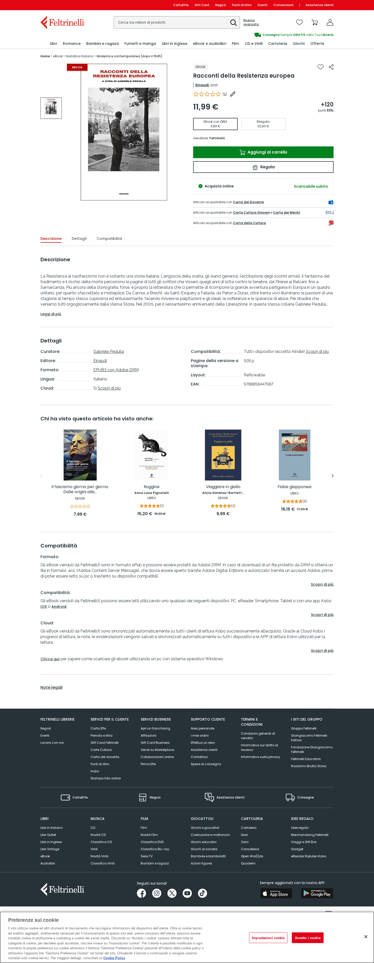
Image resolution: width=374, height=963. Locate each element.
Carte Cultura (101, 750)
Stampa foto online (106, 778)
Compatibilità (109, 238)
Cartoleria (248, 828)
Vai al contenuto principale (62, 5)
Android (58, 606)
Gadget (297, 849)
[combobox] (177, 22)
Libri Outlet (48, 835)
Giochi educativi (204, 842)
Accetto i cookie (308, 937)
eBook (45, 856)
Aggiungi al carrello (267, 152)
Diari (244, 835)
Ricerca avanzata (251, 22)
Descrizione (51, 238)
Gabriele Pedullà (108, 351)
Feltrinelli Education (306, 759)
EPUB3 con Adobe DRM (116, 369)
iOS (43, 606)
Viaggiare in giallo (223, 487)
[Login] (330, 22)
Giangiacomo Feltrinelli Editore (309, 737)
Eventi (262, 5)
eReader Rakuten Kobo (308, 856)
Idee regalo (300, 828)
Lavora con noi (52, 742)
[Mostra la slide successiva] (332, 476)
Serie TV (147, 856)
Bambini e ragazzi (155, 863)
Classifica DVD (152, 842)
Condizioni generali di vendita (258, 735)
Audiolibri (47, 863)
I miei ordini (200, 735)
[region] (187, 937)
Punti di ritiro (242, 5)
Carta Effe (98, 728)
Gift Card (202, 5)
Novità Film (149, 835)
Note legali (51, 687)
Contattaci (199, 757)
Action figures (201, 863)
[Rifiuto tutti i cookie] (365, 936)
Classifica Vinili (102, 863)
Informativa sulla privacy (260, 757)
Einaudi (202, 85)
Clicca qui (50, 659)
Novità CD (98, 835)
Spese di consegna (206, 764)
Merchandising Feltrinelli (309, 835)
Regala (267, 167)
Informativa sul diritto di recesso (259, 747)
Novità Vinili (99, 856)
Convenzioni (283, 5)
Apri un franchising (155, 728)
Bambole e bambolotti (208, 856)
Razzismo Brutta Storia (308, 766)
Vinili (94, 849)
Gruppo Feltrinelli (304, 728)
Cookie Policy (114, 957)
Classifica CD (101, 842)
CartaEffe (181, 5)
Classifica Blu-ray (155, 849)
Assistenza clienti (320, 5)
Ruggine (152, 487)
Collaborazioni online (157, 757)
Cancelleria (250, 849)
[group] (260, 35)
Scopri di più (109, 388)
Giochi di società (204, 849)
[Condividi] (331, 67)
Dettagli (79, 238)
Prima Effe (148, 764)
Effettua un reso (203, 742)
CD (93, 828)
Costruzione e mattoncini (210, 835)
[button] (233, 22)
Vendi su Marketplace (157, 750)
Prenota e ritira (101, 735)
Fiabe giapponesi (294, 487)
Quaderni (248, 863)
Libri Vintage (49, 849)
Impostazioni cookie (268, 937)
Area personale (202, 728)
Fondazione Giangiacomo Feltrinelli (312, 749)
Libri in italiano (51, 828)
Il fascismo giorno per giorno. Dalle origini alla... (80, 489)
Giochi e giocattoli (205, 828)
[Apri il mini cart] (314, 22)
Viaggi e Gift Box (304, 842)
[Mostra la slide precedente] (41, 476)
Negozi (220, 5)
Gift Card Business (155, 742)
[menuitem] (53, 44)
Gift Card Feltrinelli (105, 742)
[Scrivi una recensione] (233, 94)
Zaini (245, 842)
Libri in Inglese (51, 842)
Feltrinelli (217, 138)
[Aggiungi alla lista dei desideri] (321, 67)
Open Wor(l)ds (252, 856)
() (225, 94)
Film (144, 828)
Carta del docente (105, 757)
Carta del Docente (248, 202)
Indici (95, 771)
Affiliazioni (148, 735)
